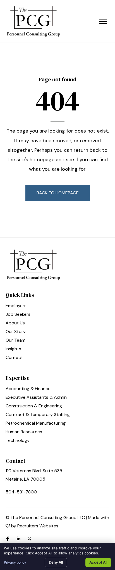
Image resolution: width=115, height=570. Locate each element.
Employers (16, 306)
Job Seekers (18, 314)
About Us (15, 323)
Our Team (15, 340)
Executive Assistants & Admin (36, 397)
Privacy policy (15, 562)
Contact (14, 357)
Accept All (98, 562)
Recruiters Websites (37, 526)
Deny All (56, 562)
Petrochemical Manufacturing (36, 423)
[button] (57, 193)
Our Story (16, 331)
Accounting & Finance (28, 389)
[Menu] (103, 21)
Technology (18, 440)
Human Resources (24, 432)
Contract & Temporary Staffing (38, 414)
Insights (13, 349)
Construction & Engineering (34, 406)
